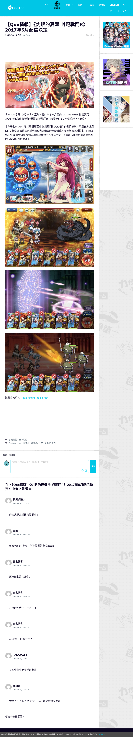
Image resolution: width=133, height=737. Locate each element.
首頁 (46, 5)
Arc (19, 443)
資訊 (68, 5)
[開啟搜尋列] (124, 5)
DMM (26, 443)
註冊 (112, 11)
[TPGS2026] (57, 5)
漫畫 (92, 5)
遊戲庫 (102, 5)
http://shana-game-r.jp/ (35, 397)
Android (12, 443)
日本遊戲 (23, 439)
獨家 (80, 5)
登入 (124, 11)
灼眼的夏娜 (50, 443)
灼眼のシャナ (37, 443)
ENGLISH (114, 5)
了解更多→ (101, 734)
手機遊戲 (13, 439)
